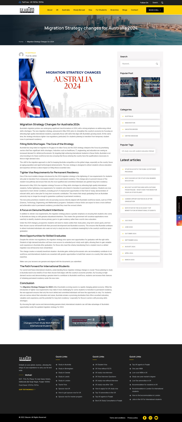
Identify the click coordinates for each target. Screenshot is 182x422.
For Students (101, 10)
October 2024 (130, 234)
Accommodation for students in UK (145, 384)
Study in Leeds (63, 376)
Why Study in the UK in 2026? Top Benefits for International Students (140, 209)
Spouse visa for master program (70, 396)
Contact (134, 10)
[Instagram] (179, 223)
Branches (115, 10)
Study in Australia (64, 364)
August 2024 (130, 247)
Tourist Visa (62, 384)
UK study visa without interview (106, 380)
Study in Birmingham (65, 368)
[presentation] (155, 73)
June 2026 (129, 227)
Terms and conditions (117, 418)
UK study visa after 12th (104, 384)
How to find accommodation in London (146, 395)
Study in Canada (64, 372)
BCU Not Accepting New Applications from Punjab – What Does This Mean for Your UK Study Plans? (141, 189)
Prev (43, 320)
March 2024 (129, 260)
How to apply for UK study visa (106, 388)
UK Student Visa (101, 364)
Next (90, 320)
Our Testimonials (26, 389)
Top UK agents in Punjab (104, 396)
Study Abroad (79, 10)
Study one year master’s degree (143, 376)
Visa (90, 10)
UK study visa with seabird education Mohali (138, 151)
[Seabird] (27, 10)
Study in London (64, 380)
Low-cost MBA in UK (139, 372)
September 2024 (131, 240)
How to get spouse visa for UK (69, 392)
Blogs (124, 10)
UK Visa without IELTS (103, 368)
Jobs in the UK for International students (147, 399)
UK (57, 10)
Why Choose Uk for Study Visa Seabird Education (139, 86)
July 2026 (128, 220)
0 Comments (152, 94)
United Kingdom (131, 81)
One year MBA (137, 368)
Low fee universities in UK (141, 380)
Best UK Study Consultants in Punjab (108, 400)
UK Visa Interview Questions (105, 376)
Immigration (130, 123)
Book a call (154, 10)
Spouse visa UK (64, 388)
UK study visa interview (103, 372)
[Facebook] (179, 217)
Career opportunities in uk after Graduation (138, 200)
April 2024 (129, 253)
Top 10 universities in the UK (105, 392)
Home (21, 41)
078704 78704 (33, 385)
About (49, 10)
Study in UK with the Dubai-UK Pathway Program (140, 170)
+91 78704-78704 (37, 2)
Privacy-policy (132, 418)
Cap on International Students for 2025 (91, 323)
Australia (66, 10)
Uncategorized (131, 129)
